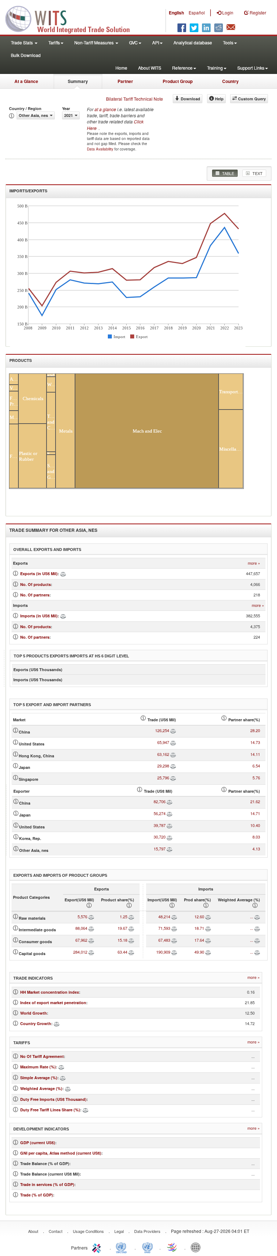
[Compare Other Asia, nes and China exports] (173, 730)
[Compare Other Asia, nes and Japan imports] (169, 813)
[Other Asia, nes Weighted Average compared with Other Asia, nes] (68, 1088)
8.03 (256, 837)
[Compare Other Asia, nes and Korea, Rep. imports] (169, 837)
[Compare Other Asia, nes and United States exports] (173, 742)
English (176, 12)
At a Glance (26, 81)
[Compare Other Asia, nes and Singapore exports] (173, 777)
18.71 (199, 928)
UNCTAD (122, 1247)
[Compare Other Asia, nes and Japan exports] (173, 766)
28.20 (255, 730)
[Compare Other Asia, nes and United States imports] (169, 825)
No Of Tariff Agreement (42, 1056)
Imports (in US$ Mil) (39, 615)
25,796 (163, 777)
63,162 (163, 754)
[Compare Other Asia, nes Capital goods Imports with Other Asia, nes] (174, 952)
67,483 (164, 940)
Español (197, 12)
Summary (78, 81)
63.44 (122, 952)
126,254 (162, 730)
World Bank (197, 1247)
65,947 (163, 742)
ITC (98, 1247)
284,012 (80, 952)
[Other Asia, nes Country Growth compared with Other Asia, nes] (57, 1023)
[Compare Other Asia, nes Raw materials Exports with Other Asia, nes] (91, 916)
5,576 (82, 916)
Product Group (178, 81)
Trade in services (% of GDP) (47, 1184)
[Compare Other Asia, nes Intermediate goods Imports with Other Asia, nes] (174, 928)
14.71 (255, 813)
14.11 (255, 754)
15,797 (160, 849)
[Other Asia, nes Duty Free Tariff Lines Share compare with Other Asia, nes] (85, 1109)
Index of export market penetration (53, 1002)
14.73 (255, 742)
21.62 (255, 801)
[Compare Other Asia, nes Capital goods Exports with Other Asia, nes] (91, 952)
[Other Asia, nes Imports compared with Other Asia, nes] (63, 615)
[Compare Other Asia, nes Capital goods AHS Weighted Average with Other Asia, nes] (257, 952)
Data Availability (100, 149)
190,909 (163, 952)
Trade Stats (22, 42)
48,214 (164, 916)
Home (121, 68)
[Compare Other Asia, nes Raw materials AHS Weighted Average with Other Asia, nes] (257, 916)
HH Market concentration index (49, 992)
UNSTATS (147, 1247)
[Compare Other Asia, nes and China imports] (169, 801)
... (251, 916)
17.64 (199, 940)
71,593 (164, 928)
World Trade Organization (172, 1247)
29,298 (163, 766)
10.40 (255, 825)
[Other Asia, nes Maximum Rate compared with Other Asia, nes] (61, 1066)
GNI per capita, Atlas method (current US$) (60, 1153)
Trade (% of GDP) (36, 1195)
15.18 (122, 940)
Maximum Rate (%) (38, 1066)
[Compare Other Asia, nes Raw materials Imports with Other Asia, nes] (174, 916)
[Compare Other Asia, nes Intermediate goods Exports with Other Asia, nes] (91, 928)
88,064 (81, 928)
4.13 (256, 849)
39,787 (160, 825)
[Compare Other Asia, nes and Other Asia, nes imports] (169, 849)
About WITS (149, 68)
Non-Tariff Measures (94, 42)
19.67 (122, 928)
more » (254, 563)
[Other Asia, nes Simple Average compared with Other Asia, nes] (63, 1077)
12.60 (199, 916)
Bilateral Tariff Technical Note (134, 99)
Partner (125, 81)
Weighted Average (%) (41, 1088)
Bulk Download (26, 55)
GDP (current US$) (37, 1142)
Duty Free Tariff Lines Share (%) (50, 1109)
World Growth (33, 1013)
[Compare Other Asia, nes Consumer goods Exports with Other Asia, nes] (91, 940)
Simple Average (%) (38, 1077)
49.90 (199, 952)
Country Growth (35, 1023)
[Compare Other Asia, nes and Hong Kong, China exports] (173, 754)
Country (230, 81)
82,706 (160, 801)
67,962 (81, 940)
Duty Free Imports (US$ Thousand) (53, 1099)
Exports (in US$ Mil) (39, 573)
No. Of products (35, 584)
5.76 (256, 777)
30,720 (160, 837)
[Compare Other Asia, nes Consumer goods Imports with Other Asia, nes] (174, 940)
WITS (72, 18)
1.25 (123, 916)
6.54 (256, 766)
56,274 (160, 813)
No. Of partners (34, 595)
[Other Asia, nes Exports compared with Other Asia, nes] (63, 573)
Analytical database (192, 42)
